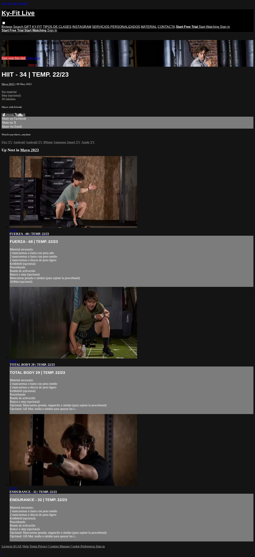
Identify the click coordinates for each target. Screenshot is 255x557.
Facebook (8, 114)
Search (18, 26)
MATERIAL (149, 26)
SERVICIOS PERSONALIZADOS (116, 26)
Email (21, 114)
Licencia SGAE (12, 546)
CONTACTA (166, 26)
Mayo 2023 (8, 84)
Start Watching (209, 26)
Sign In (52, 30)
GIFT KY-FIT (33, 26)
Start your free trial (14, 58)
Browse (7, 26)
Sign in (225, 26)
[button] (3, 23)
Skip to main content (14, 3)
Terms (33, 546)
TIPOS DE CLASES (57, 26)
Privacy (43, 546)
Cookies (54, 546)
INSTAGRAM (81, 26)
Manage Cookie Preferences (78, 546)
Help (26, 546)
